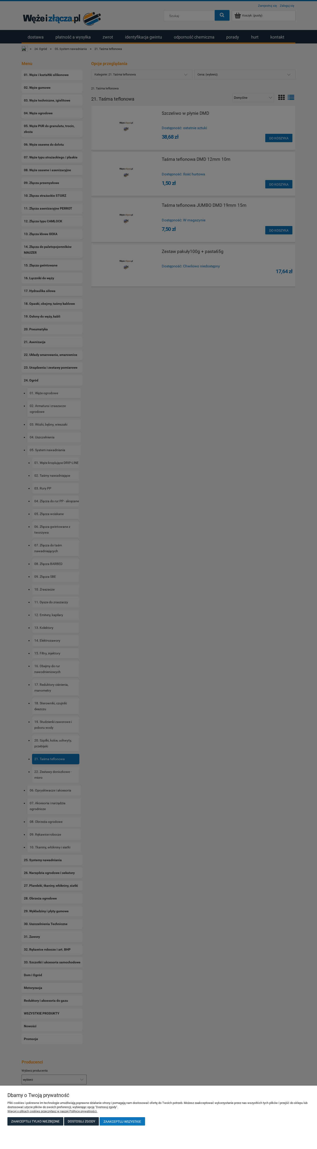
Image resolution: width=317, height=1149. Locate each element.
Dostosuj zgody (81, 1121)
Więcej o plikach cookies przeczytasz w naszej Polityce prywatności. (52, 1111)
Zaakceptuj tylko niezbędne (35, 1121)
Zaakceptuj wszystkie (122, 1121)
